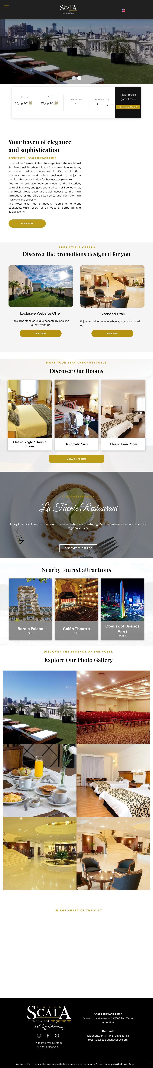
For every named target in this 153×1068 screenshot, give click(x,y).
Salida (50, 97)
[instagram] (39, 1036)
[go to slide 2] (79, 78)
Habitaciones (76, 99)
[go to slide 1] (74, 78)
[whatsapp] (57, 1036)
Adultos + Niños (102, 99)
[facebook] (48, 1036)
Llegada (24, 97)
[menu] (6, 7)
